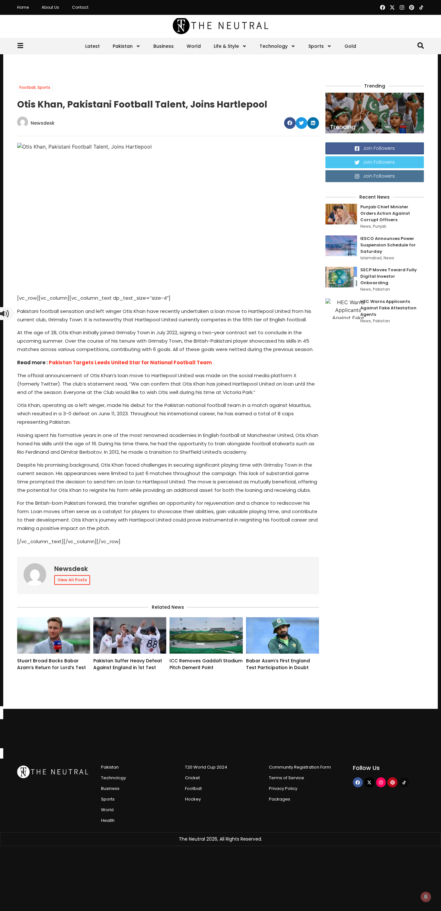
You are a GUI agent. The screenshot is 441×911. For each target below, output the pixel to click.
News (365, 226)
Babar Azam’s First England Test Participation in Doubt (278, 664)
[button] (290, 123)
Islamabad (371, 258)
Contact (80, 7)
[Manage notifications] (426, 897)
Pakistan (123, 46)
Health (108, 820)
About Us (50, 7)
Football (27, 87)
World (194, 46)
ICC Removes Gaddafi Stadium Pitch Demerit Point (205, 664)
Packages (279, 799)
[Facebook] (382, 7)
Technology (274, 46)
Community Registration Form (300, 767)
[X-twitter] (392, 7)
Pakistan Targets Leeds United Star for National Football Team (130, 362)
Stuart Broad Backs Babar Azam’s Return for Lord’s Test (51, 664)
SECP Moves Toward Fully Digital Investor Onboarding (388, 276)
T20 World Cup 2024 (206, 767)
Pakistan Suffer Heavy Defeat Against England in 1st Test (127, 664)
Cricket (192, 778)
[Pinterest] (411, 7)
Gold (350, 46)
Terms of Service (286, 778)
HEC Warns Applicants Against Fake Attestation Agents (388, 307)
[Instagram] (402, 7)
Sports (316, 46)
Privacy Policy (283, 788)
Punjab (379, 226)
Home (23, 7)
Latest (92, 46)
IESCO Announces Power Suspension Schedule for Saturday (388, 244)
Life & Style (226, 46)
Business (163, 46)
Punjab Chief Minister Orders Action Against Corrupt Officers (385, 213)
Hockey (193, 799)
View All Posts (72, 580)
